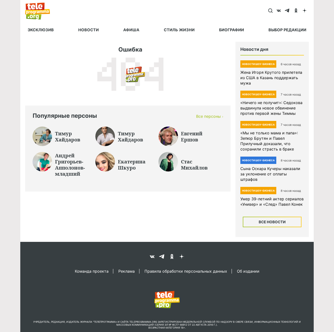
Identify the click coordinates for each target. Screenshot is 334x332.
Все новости (272, 222)
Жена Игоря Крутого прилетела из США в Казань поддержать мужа (271, 78)
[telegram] (287, 11)
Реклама (126, 271)
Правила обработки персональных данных (186, 271)
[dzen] (304, 11)
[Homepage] (40, 11)
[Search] (270, 11)
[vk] (279, 11)
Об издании (248, 271)
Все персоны (208, 116)
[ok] (296, 11)
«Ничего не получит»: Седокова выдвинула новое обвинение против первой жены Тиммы (271, 108)
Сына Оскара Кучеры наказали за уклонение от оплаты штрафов (270, 174)
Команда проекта (92, 271)
